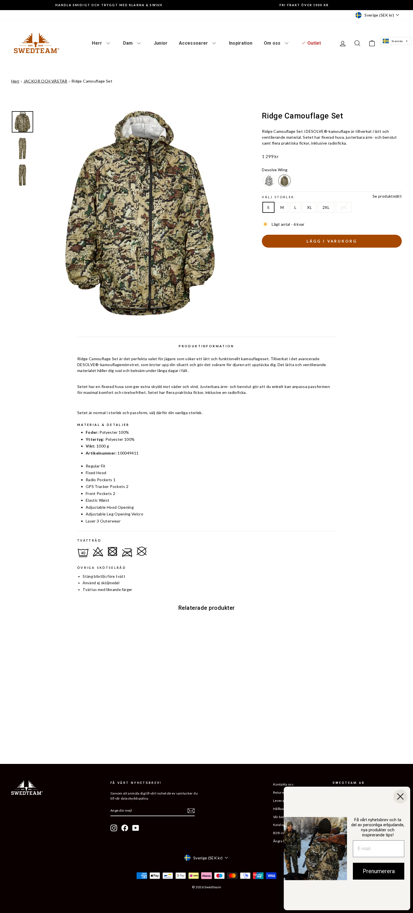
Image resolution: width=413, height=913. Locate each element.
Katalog (279, 825)
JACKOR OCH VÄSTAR (45, 81)
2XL (326, 207)
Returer (279, 792)
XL (309, 207)
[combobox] (395, 41)
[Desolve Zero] (269, 180)
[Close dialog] (400, 796)
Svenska (397, 41)
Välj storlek (278, 197)
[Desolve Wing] (284, 180)
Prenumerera (379, 871)
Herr (15, 81)
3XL (343, 207)
